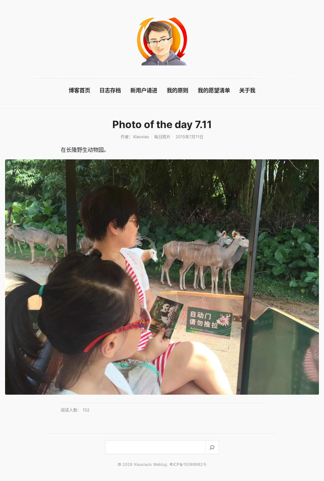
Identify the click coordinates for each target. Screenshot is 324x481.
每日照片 (162, 136)
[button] (162, 277)
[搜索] (212, 447)
